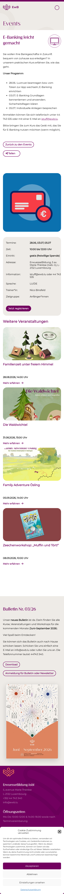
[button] (59, 831)
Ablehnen (32, 874)
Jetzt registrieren (18, 308)
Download (11, 664)
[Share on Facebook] (18, 153)
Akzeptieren (32, 866)
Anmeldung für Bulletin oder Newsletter (29, 673)
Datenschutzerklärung (31, 889)
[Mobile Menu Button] (57, 7)
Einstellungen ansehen (32, 882)
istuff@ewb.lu (49, 119)
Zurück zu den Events (18, 144)
